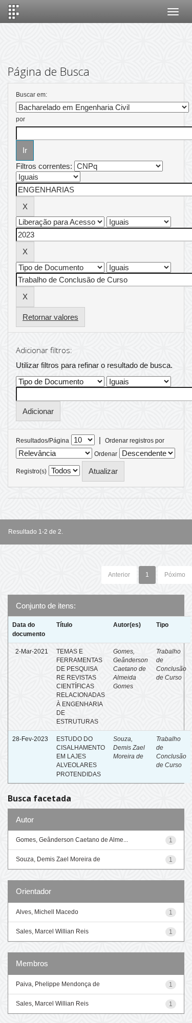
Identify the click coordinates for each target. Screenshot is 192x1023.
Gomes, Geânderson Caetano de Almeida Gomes (130, 669)
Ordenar (105, 454)
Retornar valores (50, 317)
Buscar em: (31, 94)
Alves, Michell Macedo (47, 912)
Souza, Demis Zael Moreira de (129, 747)
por (20, 119)
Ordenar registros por (134, 440)
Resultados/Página (42, 440)
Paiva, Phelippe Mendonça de (58, 984)
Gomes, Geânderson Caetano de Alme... (72, 839)
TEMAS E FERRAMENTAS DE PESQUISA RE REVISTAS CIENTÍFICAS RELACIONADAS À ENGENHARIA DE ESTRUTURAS (80, 686)
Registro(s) (31, 471)
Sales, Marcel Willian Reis (52, 931)
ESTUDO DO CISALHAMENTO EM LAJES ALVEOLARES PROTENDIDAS (80, 756)
